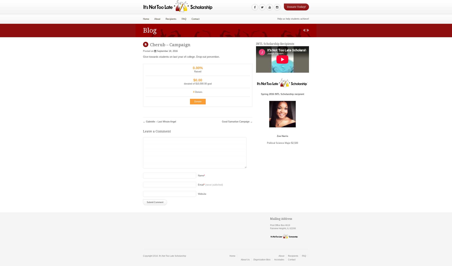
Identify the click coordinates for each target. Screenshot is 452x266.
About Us (245, 259)
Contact (196, 19)
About (156, 18)
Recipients (171, 19)
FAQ (184, 19)
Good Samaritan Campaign (237, 121)
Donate (197, 101)
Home (146, 19)
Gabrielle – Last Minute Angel (159, 121)
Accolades (279, 259)
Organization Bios (261, 259)
